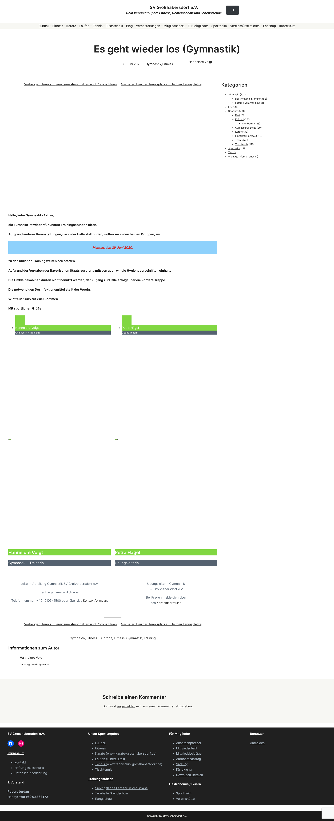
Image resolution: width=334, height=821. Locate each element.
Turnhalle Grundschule (111, 793)
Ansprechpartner (188, 743)
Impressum (287, 26)
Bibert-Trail (115, 759)
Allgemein (233, 94)
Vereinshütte (185, 798)
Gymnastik (134, 638)
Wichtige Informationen (241, 156)
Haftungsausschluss (29, 768)
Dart (237, 115)
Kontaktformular (95, 600)
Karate (71, 26)
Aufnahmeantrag (188, 759)
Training (150, 638)
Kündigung (184, 769)
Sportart (233, 110)
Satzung (182, 764)
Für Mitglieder (198, 26)
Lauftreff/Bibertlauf (246, 135)
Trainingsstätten (100, 779)
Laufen (84, 26)
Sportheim (219, 26)
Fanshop (269, 26)
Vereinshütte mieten (245, 26)
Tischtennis (114, 26)
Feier (231, 106)
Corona (106, 638)
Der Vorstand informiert (248, 98)
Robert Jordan (18, 791)
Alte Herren (248, 123)
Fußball (44, 26)
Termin (232, 152)
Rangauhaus (104, 798)
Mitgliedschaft (174, 26)
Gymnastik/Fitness (159, 64)
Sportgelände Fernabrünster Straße (121, 788)
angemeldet (126, 706)
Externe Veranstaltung (247, 102)
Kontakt (20, 762)
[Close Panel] (9, 439)
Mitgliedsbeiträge (188, 753)
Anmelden (257, 743)
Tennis (98, 26)
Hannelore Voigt (200, 62)
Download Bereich (189, 775)
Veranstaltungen (148, 26)
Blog (129, 26)
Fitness (57, 26)
